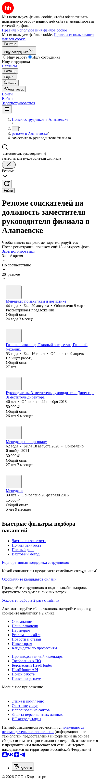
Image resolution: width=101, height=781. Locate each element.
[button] (7, 94)
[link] (10, 83)
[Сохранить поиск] (7, 184)
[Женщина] (14, 432)
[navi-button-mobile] (7, 109)
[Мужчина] (14, 292)
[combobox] (24, 153)
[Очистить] (9, 165)
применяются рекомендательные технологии (43, 729)
